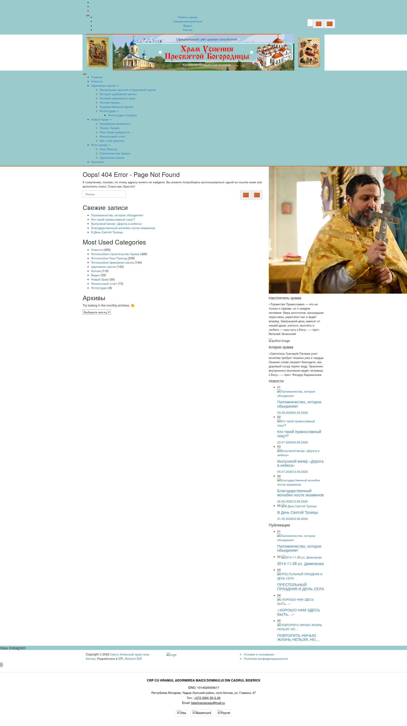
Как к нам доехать (112, 140)
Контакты (97, 162)
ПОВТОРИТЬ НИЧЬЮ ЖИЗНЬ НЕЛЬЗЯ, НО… (298, 637)
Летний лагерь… (111, 102)
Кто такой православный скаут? (113, 219)
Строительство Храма (115, 153)
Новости (97, 81)
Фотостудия (108, 111)
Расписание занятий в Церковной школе (128, 89)
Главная (97, 77)
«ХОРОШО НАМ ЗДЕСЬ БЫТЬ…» (298, 612)
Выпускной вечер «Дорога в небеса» (116, 223)
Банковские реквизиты (115, 123)
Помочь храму (188, 17)
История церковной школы (118, 94)
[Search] (318, 23)
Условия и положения (259, 654)
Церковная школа (104, 85)
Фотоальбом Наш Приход (109, 258)
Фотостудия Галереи (122, 115)
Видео (187, 25)
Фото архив (99, 145)
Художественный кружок (116, 106)
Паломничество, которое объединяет (117, 215)
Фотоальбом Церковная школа (112, 262)
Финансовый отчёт (112, 136)
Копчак (187, 30)
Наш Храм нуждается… (116, 132)
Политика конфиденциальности (266, 658)
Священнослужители (187, 21)
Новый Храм (100, 119)
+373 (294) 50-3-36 (207, 697)
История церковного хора (117, 98)
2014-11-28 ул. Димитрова (300, 563)
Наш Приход (108, 149)
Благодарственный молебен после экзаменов (123, 228)
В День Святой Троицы (107, 232)
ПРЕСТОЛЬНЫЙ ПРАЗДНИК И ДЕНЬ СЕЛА (300, 586)
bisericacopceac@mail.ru (208, 703)
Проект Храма (109, 128)
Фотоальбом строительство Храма (115, 254)
